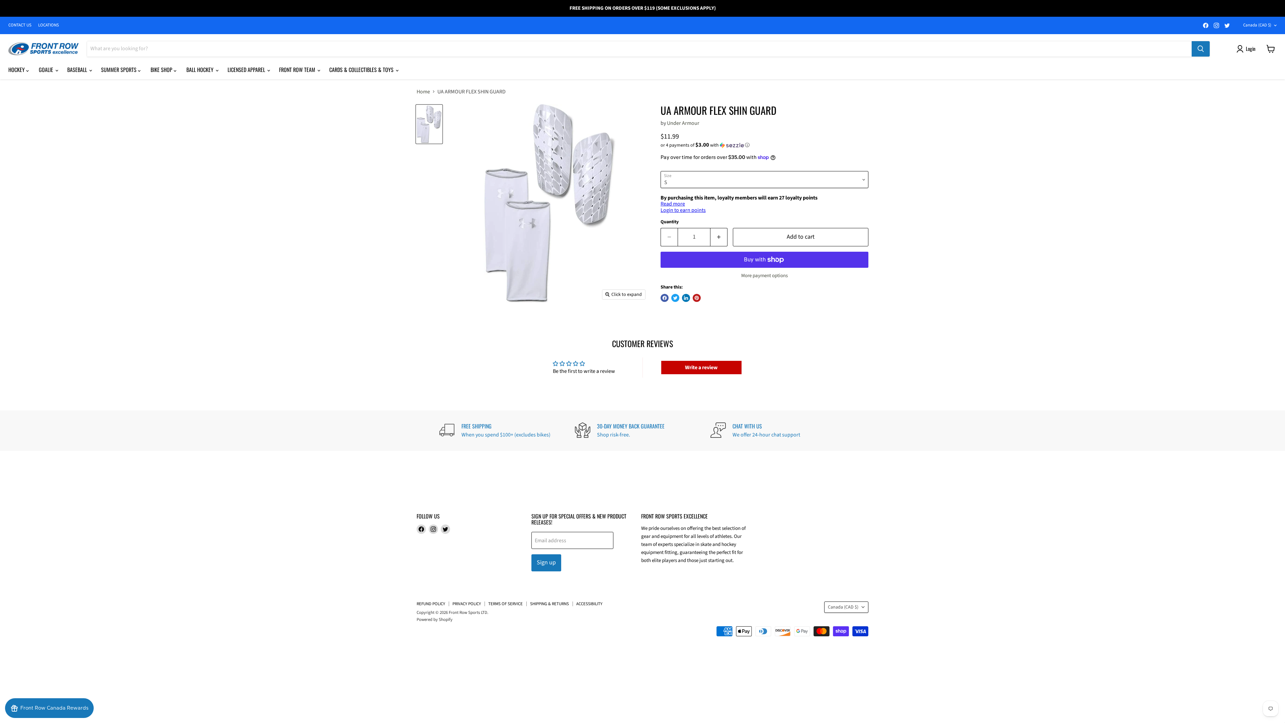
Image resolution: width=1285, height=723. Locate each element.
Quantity (670, 222)
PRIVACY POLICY (466, 604)
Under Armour (683, 123)
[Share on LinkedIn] (686, 298)
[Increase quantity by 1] (718, 237)
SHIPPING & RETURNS (549, 604)
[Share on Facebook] (665, 298)
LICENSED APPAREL (247, 70)
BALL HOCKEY (200, 70)
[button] (764, 145)
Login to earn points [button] (683, 210)
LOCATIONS (48, 25)
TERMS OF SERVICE (505, 604)
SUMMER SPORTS (119, 70)
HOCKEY (17, 70)
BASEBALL (77, 70)
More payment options (764, 275)
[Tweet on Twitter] (675, 298)
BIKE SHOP (162, 70)
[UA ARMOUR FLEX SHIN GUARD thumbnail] (429, 124)
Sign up (546, 562)
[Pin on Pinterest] (697, 298)
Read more (673, 204)
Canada (1257, 25)
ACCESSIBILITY (589, 604)
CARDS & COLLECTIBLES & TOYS (362, 70)
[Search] (1201, 49)
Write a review (701, 367)
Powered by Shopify (434, 620)
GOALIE (47, 70)
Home (423, 92)
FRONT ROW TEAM (298, 70)
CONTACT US (19, 25)
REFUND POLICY (431, 604)
